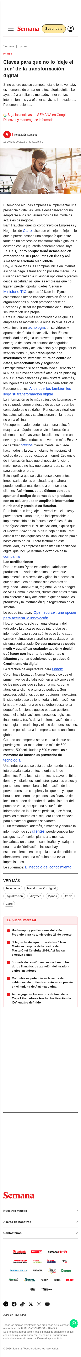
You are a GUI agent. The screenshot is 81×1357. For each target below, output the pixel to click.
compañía (11, 556)
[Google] (5, 1304)
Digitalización (14, 896)
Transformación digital (41, 888)
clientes (38, 831)
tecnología (36, 327)
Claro (27, 231)
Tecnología (13, 888)
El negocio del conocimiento (48, 867)
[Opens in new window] (14, 1304)
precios (27, 445)
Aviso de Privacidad (18, 1315)
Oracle (57, 669)
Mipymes (35, 896)
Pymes (22, 46)
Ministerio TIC (14, 292)
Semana (8, 46)
